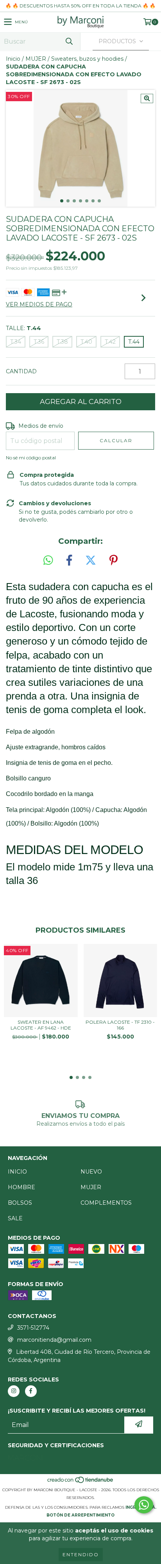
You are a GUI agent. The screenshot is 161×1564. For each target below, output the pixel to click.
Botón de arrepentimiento (80, 1515)
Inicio (13, 58)
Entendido (81, 1554)
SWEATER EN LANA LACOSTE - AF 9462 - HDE (41, 1025)
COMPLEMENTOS (106, 1202)
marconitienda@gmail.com (54, 1339)
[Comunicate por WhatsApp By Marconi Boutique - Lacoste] (143, 1504)
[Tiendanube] (81, 1482)
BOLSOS (20, 1202)
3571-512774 (33, 1327)
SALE (15, 1218)
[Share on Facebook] (69, 560)
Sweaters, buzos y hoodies (87, 58)
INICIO (17, 1171)
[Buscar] (69, 41)
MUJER (35, 58)
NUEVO (91, 1171)
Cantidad (21, 371)
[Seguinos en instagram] (14, 1391)
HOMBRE (21, 1187)
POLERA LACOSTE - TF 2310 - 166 (120, 1025)
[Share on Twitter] (90, 560)
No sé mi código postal (31, 457)
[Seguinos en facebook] (31, 1391)
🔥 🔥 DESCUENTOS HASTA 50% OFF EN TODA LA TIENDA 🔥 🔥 (80, 6)
